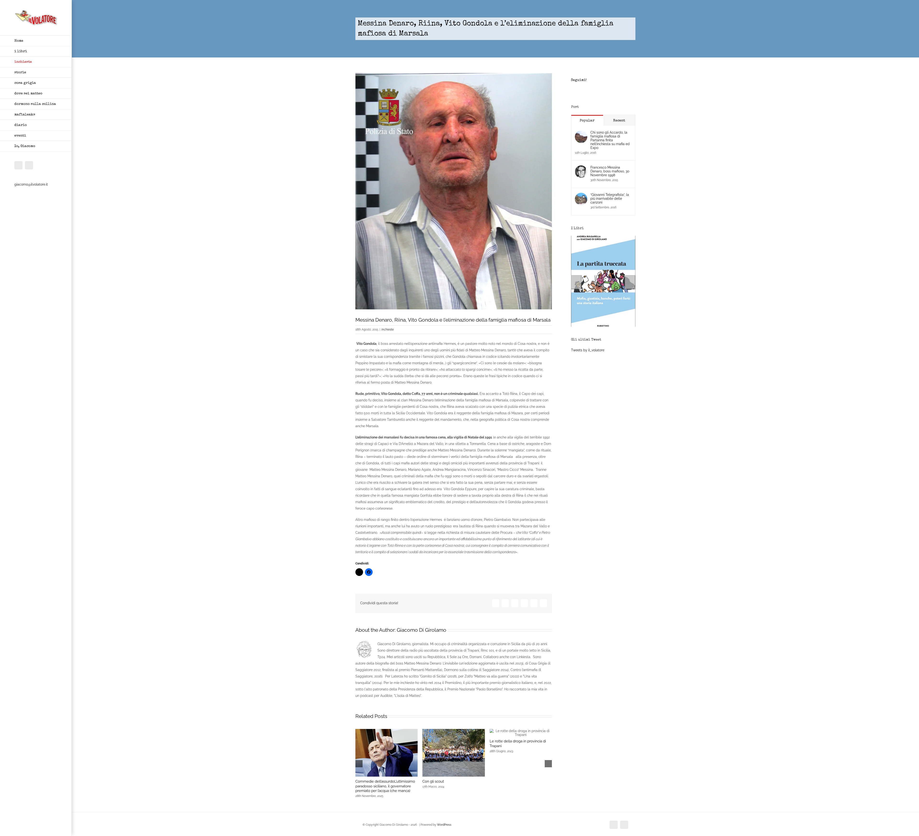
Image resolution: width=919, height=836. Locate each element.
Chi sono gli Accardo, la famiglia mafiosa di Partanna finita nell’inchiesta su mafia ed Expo (610, 140)
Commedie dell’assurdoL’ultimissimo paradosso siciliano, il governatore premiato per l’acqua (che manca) (385, 786)
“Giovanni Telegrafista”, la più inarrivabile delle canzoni (609, 198)
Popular (587, 120)
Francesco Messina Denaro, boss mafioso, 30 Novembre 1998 (609, 171)
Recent (619, 120)
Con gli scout (433, 781)
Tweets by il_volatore (587, 350)
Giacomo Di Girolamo (421, 630)
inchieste (387, 329)
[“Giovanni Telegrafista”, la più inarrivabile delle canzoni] (581, 196)
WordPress (444, 824)
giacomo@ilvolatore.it (31, 184)
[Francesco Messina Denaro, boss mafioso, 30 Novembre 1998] (581, 169)
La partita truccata (603, 325)
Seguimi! (579, 80)
